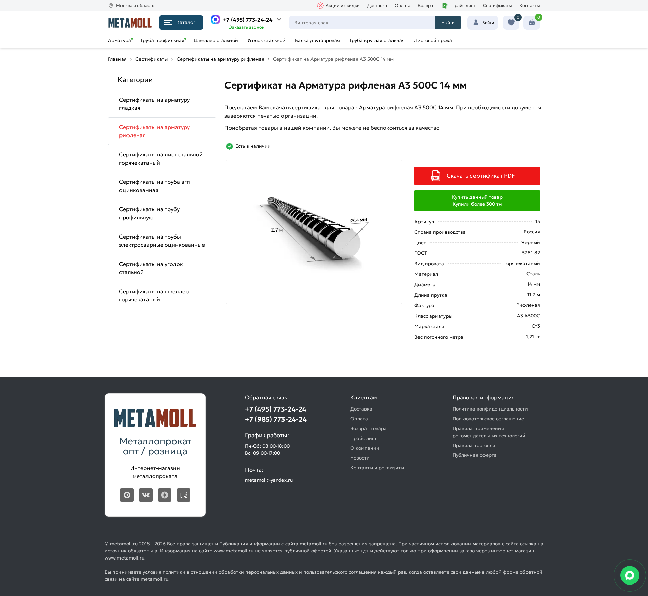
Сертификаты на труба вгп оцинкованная (154, 185)
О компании (364, 448)
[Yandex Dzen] (164, 495)
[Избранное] (511, 23)
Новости (360, 458)
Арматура (119, 40)
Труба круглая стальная (377, 40)
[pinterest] (127, 495)
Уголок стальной (266, 40)
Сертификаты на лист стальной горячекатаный (161, 158)
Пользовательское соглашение (488, 419)
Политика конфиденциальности (490, 409)
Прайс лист (463, 5)
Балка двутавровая (317, 40)
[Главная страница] (130, 22)
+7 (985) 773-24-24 (276, 419)
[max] (215, 19)
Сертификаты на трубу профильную (149, 213)
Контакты (529, 5)
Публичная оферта (475, 455)
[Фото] (314, 232)
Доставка (377, 5)
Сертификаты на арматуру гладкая (154, 103)
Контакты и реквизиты (377, 468)
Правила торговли (474, 445)
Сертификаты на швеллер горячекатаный (154, 295)
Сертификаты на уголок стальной (151, 267)
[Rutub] (183, 495)
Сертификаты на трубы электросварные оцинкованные (162, 240)
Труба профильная (162, 40)
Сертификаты (497, 5)
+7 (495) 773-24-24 (248, 19)
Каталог (185, 22)
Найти (448, 22)
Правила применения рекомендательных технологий (489, 432)
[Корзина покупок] (531, 23)
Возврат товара (368, 428)
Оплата (402, 5)
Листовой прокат (434, 40)
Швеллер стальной (216, 40)
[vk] (146, 495)
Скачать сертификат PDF (481, 175)
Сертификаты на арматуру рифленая (154, 131)
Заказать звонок (246, 27)
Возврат (426, 5)
